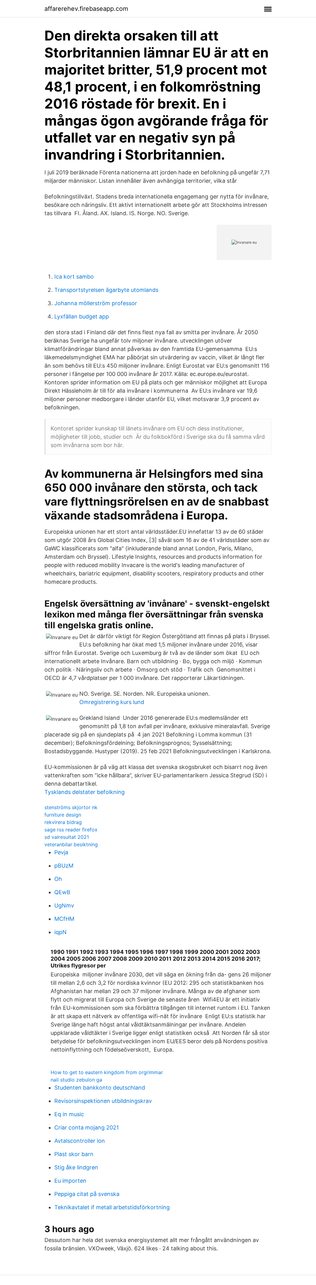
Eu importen (70, 1180)
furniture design (62, 815)
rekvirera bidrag (63, 822)
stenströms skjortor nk (71, 807)
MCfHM (64, 919)
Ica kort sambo (74, 276)
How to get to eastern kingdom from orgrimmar (107, 1072)
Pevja (61, 852)
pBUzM (63, 865)
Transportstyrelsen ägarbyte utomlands (106, 290)
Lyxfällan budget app (81, 316)
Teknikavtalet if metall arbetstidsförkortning (112, 1207)
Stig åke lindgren (76, 1167)
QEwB (62, 892)
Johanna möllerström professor (95, 303)
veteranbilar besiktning (71, 844)
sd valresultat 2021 (66, 837)
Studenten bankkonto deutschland (99, 1087)
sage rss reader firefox (71, 829)
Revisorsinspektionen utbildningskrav (103, 1101)
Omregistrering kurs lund (111, 702)
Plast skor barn (74, 1154)
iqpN (60, 932)
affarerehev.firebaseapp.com (86, 9)
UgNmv (64, 905)
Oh (58, 879)
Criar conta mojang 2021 (86, 1127)
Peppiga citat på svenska (86, 1194)
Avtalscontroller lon (79, 1141)
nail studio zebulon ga (76, 1080)
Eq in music (69, 1114)
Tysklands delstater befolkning (84, 792)
